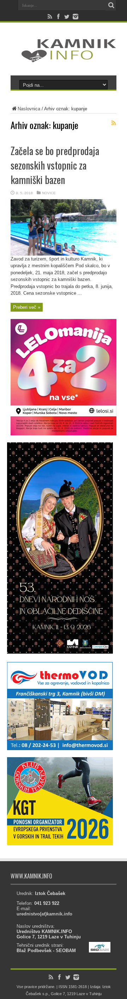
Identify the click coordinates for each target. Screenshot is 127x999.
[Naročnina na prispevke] (113, 123)
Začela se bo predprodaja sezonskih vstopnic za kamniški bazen (55, 165)
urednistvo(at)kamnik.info (44, 914)
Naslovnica (29, 108)
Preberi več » (26, 307)
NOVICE (49, 193)
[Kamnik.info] (63, 57)
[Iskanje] (111, 5)
